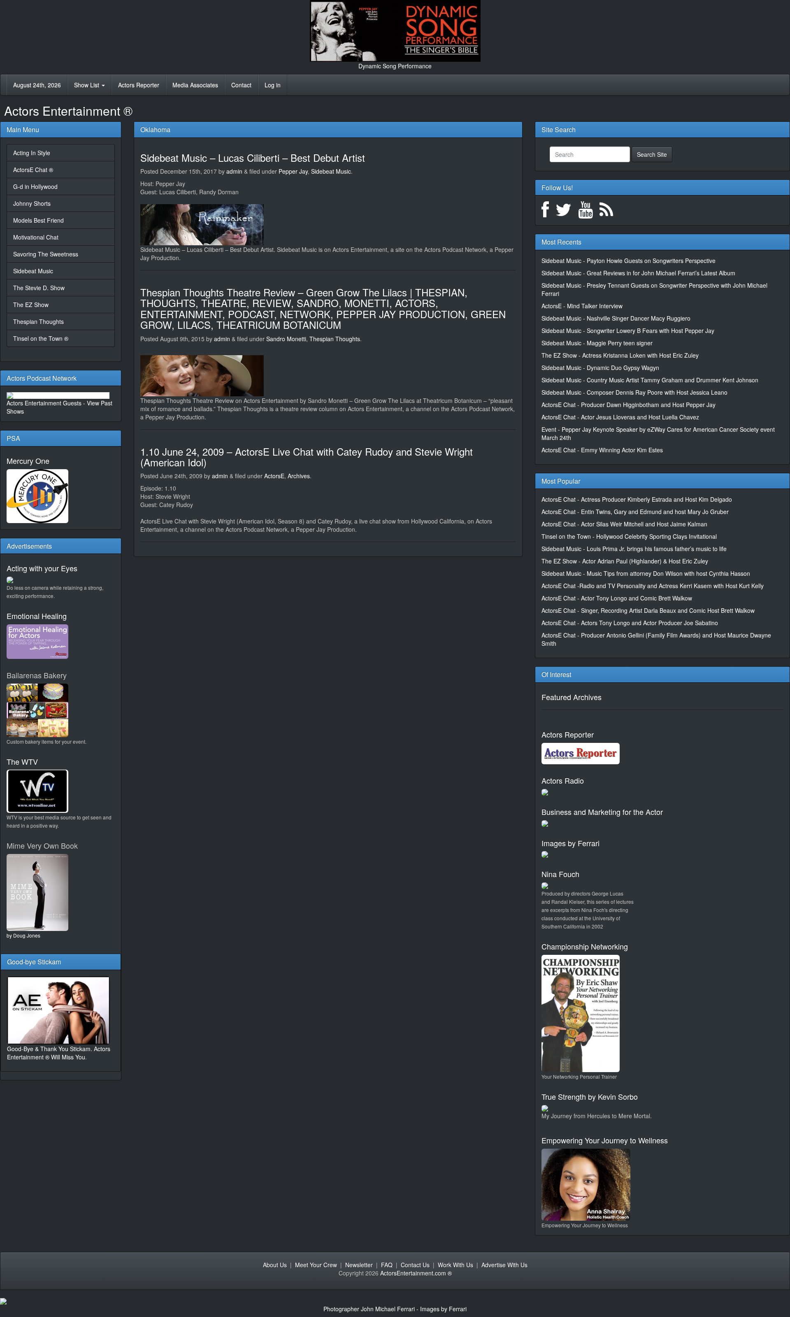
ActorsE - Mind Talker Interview (582, 306)
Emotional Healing (37, 615)
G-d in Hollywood (35, 186)
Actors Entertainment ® (68, 110)
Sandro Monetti (286, 339)
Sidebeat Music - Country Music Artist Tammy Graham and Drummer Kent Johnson (649, 380)
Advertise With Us (504, 1265)
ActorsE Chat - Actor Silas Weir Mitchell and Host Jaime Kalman (624, 524)
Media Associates (195, 85)
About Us (275, 1265)
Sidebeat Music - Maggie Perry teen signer (597, 343)
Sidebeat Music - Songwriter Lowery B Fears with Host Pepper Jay (627, 330)
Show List (87, 85)
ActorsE (274, 476)
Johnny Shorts (32, 203)
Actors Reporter (138, 85)
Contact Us (415, 1265)
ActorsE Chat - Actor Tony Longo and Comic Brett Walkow (616, 598)
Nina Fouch (560, 873)
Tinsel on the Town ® (40, 338)
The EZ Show (31, 304)
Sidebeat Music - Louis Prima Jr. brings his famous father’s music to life (634, 548)
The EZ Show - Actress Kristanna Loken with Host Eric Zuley (620, 355)
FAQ (387, 1265)
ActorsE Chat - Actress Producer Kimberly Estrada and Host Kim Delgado (636, 499)
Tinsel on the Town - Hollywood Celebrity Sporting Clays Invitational (629, 536)
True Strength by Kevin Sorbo (589, 1096)
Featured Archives (571, 696)
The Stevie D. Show (39, 288)
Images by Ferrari (570, 843)
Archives (299, 476)
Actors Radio (562, 780)
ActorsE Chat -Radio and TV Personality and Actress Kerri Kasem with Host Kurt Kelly (652, 586)
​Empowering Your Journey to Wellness (604, 1140)
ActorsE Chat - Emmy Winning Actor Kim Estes (602, 450)
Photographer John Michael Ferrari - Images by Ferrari (395, 1309)
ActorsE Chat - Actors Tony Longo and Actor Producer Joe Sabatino (629, 623)
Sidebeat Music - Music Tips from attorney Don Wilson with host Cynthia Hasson (645, 573)
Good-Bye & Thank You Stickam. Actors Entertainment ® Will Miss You (58, 1053)
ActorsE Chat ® (33, 169)
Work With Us (455, 1265)
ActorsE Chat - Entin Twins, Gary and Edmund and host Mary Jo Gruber (635, 511)
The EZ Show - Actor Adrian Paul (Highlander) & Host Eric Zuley (624, 561)
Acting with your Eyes (42, 568)
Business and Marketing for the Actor (602, 811)
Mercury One (28, 460)
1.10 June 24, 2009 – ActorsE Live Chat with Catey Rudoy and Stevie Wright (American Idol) (306, 456)
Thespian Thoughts (38, 321)
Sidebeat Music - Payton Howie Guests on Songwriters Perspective (628, 260)
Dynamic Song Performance (395, 66)
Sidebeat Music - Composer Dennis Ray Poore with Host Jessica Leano (634, 392)
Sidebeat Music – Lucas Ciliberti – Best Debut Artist (252, 157)
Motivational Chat (35, 237)
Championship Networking (584, 946)
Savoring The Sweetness (45, 254)
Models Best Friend (38, 220)
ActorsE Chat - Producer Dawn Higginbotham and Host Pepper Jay (628, 404)
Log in (273, 85)
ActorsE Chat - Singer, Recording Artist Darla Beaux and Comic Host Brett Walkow (648, 610)
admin (234, 171)
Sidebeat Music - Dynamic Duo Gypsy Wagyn (600, 367)
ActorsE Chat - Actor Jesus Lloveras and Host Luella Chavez (620, 417)
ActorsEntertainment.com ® (416, 1273)
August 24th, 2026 (37, 85)
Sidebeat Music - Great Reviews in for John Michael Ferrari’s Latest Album (638, 273)
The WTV (22, 761)
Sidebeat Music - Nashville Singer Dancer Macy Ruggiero (615, 318)
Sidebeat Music (33, 271)
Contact (241, 85)
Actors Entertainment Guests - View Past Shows (59, 407)
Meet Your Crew (316, 1265)
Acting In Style (31, 153)
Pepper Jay (293, 171)
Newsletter (359, 1265)
